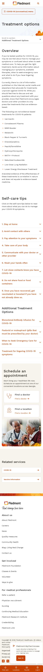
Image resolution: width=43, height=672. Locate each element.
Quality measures (9, 536)
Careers (5, 526)
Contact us (6, 553)
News (4, 531)
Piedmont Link (8, 628)
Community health (10, 542)
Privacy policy (7, 654)
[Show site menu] (3, 3)
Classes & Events (9, 571)
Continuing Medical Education (15, 611)
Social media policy (9, 657)
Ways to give (7, 582)
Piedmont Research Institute (14, 617)
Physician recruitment (11, 600)
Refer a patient (8, 595)
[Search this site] (38, 3)
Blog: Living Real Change (12, 547)
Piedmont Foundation (11, 566)
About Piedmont (9, 520)
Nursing (5, 606)
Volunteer (6, 577)
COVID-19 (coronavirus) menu (20, 11)
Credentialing (8, 622)
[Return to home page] (21, 3)
